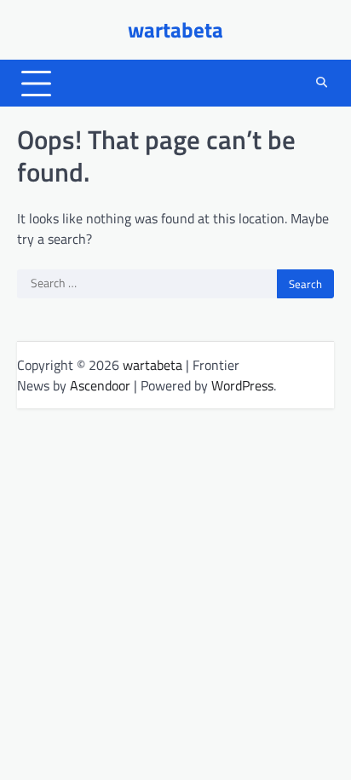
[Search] (321, 83)
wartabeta (175, 30)
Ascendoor (100, 385)
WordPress (242, 385)
